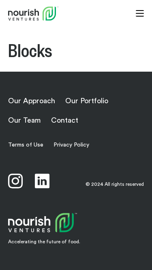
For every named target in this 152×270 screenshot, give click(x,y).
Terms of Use (25, 145)
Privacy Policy (71, 145)
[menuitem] (42, 181)
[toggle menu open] (140, 13)
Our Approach (31, 100)
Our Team (24, 120)
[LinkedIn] (42, 181)
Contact (64, 120)
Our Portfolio (86, 100)
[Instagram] (15, 181)
